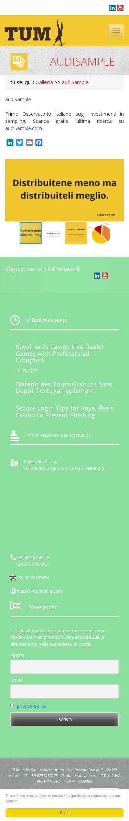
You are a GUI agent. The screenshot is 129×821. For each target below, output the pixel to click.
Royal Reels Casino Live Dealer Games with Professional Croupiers (59, 354)
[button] (117, 165)
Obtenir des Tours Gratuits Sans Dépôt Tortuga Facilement (63, 387)
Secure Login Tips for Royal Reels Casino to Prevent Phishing (64, 411)
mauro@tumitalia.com (39, 591)
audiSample (75, 82)
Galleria (44, 82)
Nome (17, 655)
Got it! (64, 812)
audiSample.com (23, 128)
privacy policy (31, 706)
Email (16, 680)
